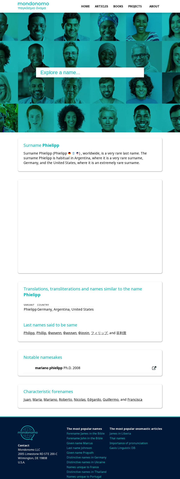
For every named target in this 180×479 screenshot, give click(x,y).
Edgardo (94, 399)
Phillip (41, 332)
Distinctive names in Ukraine (86, 462)
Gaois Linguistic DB (122, 448)
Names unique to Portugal (84, 476)
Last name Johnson (79, 448)
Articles (101, 6)
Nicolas (80, 399)
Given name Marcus (80, 443)
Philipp (29, 332)
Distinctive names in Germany (86, 457)
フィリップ (99, 332)
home (85, 6)
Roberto (65, 399)
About (154, 6)
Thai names (117, 438)
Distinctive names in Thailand (86, 472)
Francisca (134, 399)
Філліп (83, 332)
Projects (135, 6)
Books (118, 6)
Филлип (69, 332)
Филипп (54, 332)
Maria (37, 399)
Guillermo (111, 399)
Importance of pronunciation (129, 443)
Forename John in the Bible (85, 438)
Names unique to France (83, 467)
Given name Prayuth (80, 453)
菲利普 (121, 332)
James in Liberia (120, 433)
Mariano (50, 399)
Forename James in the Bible (86, 433)
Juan (27, 399)
